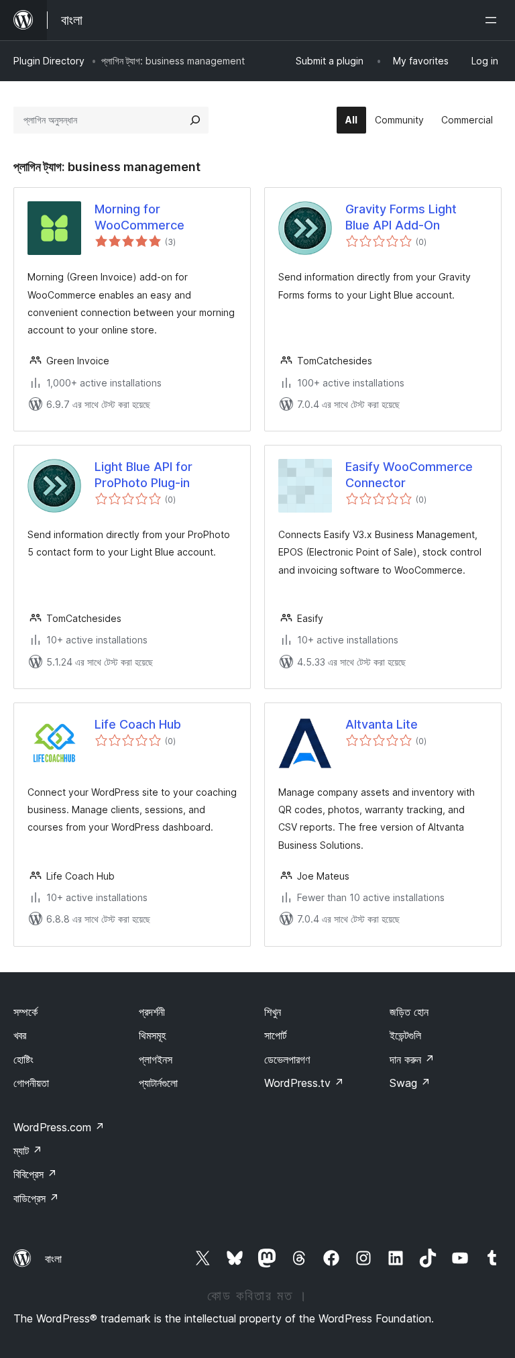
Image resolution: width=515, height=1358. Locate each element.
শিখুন (272, 1011)
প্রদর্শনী (152, 1011)
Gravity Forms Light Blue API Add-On (401, 216)
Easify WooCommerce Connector (409, 474)
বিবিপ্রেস (35, 1174)
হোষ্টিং (23, 1059)
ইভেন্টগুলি (405, 1035)
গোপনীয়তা (31, 1083)
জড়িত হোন (409, 1011)
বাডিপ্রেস (36, 1198)
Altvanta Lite (381, 724)
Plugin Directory (48, 60)
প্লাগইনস (155, 1059)
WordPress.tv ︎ (304, 1083)
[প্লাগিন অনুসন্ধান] (195, 120)
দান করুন (412, 1059)
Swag (410, 1083)
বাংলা (53, 1258)
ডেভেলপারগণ (287, 1059)
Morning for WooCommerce (139, 216)
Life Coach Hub (138, 724)
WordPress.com (59, 1127)
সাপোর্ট (275, 1035)
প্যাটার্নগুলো (158, 1083)
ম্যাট (27, 1150)
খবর (19, 1035)
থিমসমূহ (152, 1035)
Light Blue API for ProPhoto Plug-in (143, 474)
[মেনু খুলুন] (493, 20)
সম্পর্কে (25, 1011)
